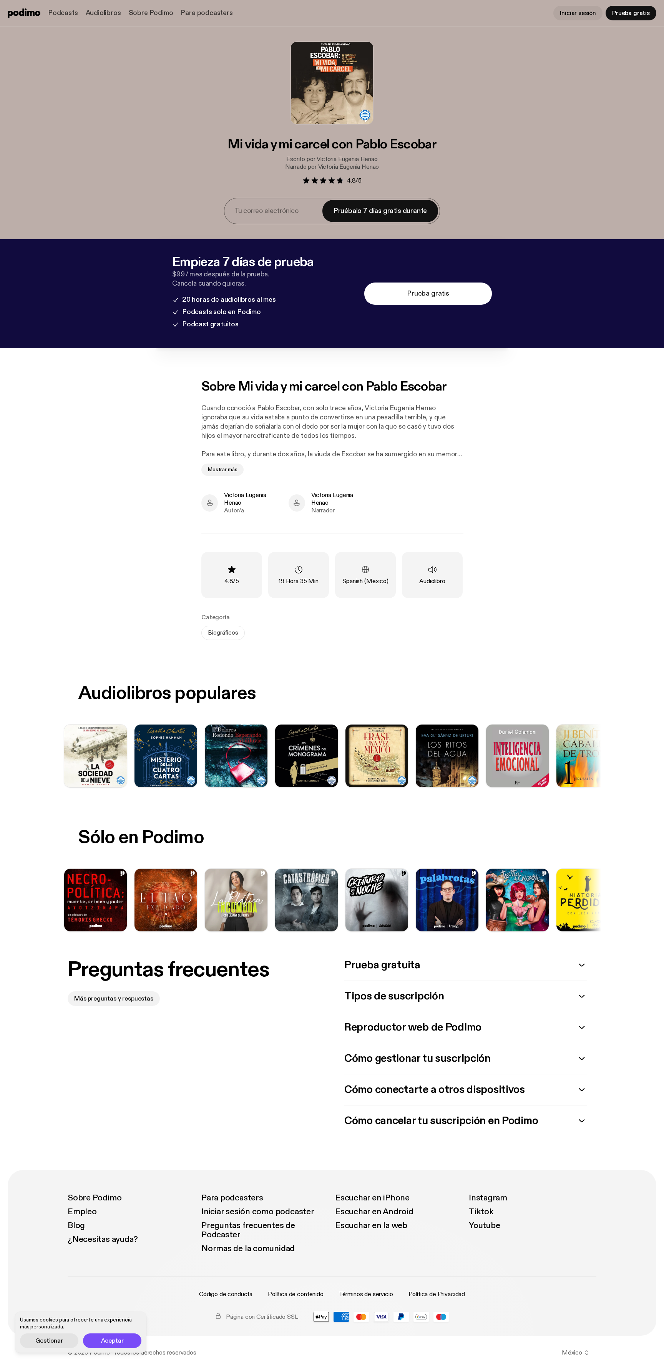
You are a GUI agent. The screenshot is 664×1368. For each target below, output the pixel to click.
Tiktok (481, 1211)
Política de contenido (296, 1294)
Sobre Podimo (151, 12)
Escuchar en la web (371, 1225)
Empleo (82, 1211)
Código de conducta (225, 1294)
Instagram (488, 1197)
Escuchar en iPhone (372, 1197)
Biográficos (223, 633)
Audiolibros (103, 12)
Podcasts (63, 12)
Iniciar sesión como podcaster (257, 1211)
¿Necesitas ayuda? (103, 1239)
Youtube (484, 1225)
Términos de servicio (366, 1294)
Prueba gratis (631, 13)
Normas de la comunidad (248, 1248)
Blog (76, 1225)
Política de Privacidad (436, 1294)
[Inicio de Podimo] (24, 13)
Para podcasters (206, 12)
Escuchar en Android (374, 1211)
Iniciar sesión (578, 13)
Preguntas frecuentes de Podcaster (248, 1230)
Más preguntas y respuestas (113, 998)
